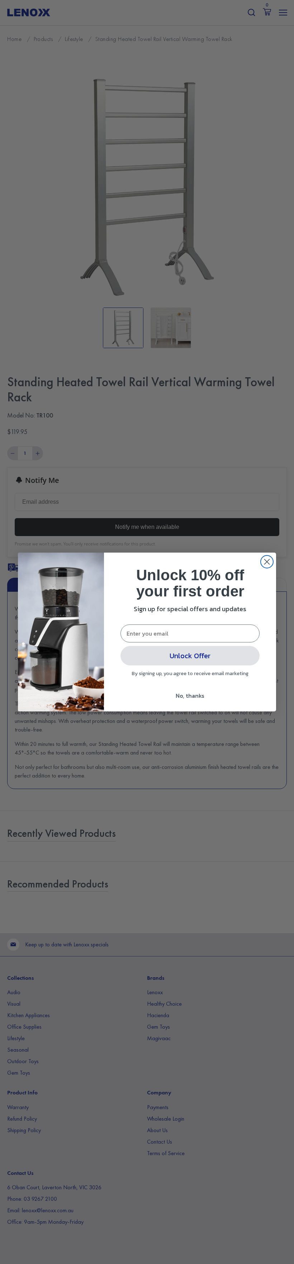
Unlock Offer (190, 655)
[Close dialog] (267, 561)
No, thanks (190, 695)
